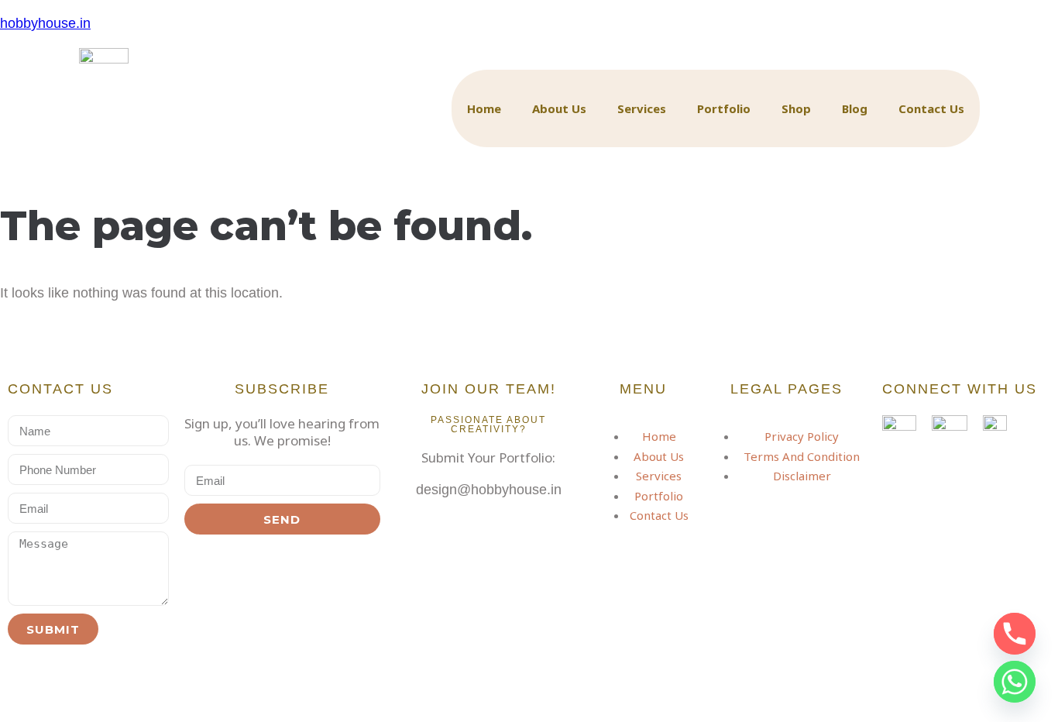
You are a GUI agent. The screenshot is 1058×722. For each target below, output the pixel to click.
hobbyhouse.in (45, 23)
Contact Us (931, 108)
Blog (854, 108)
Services (641, 108)
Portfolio (724, 108)
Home (484, 108)
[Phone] (1015, 634)
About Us (559, 108)
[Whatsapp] (1015, 682)
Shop (796, 108)
